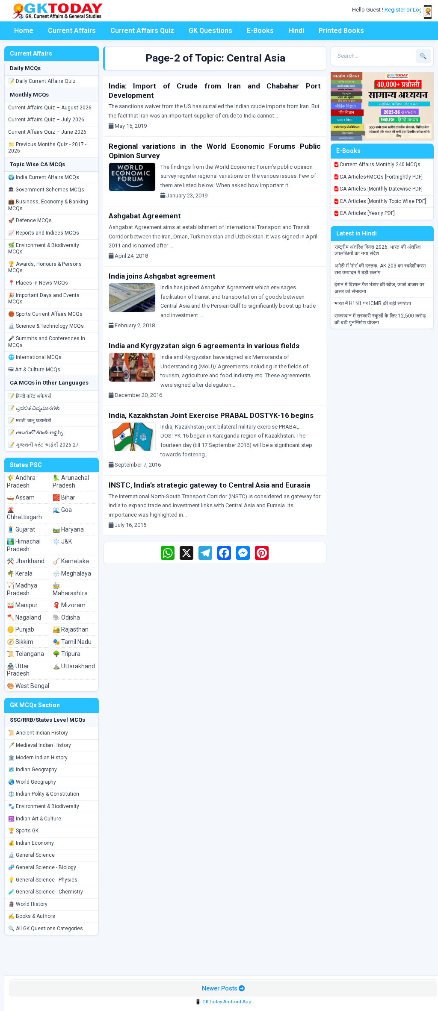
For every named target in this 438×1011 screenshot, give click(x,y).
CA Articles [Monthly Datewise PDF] (380, 189)
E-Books (260, 30)
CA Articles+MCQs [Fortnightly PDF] (380, 177)
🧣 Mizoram (69, 605)
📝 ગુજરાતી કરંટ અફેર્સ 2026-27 (43, 445)
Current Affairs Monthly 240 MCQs (379, 165)
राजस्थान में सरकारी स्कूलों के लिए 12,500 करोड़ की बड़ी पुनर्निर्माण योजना (380, 319)
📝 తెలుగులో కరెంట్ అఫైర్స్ (35, 432)
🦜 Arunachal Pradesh (71, 481)
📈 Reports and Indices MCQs (43, 233)
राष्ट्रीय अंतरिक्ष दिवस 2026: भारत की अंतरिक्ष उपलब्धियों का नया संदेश (377, 250)
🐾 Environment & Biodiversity (43, 806)
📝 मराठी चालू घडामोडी (29, 420)
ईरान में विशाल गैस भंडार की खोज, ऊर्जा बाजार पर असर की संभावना (379, 288)
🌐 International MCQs (35, 357)
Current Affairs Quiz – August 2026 (50, 108)
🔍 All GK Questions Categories (45, 929)
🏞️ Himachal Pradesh (24, 545)
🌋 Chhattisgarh (24, 513)
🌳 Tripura (66, 653)
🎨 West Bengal (28, 685)
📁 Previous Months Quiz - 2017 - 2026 (47, 147)
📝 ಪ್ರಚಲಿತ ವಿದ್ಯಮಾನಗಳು (34, 408)
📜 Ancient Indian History (38, 733)
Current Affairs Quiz (142, 30)
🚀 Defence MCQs (30, 220)
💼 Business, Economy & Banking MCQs (48, 205)
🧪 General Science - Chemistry (45, 892)
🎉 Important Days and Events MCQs (44, 298)
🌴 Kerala (20, 573)
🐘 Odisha (66, 617)
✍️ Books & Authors (31, 916)
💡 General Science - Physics (42, 880)
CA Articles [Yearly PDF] (366, 213)
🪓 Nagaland (24, 617)
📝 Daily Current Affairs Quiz (42, 81)
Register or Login (406, 9)
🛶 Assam (21, 497)
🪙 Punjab (20, 629)
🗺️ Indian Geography (32, 770)
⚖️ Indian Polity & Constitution (43, 794)
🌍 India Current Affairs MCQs (43, 177)
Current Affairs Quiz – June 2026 (47, 132)
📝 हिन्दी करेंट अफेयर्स (29, 396)
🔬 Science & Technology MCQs (46, 326)
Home (23, 30)
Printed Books (341, 30)
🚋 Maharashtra (70, 589)
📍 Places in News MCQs (38, 283)
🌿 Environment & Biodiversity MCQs (43, 248)
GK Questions (210, 30)
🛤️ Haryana (68, 529)
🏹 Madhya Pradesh (22, 589)
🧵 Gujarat (21, 529)
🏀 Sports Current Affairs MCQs (45, 314)
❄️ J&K (62, 541)
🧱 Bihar (64, 497)
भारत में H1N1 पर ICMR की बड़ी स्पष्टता (372, 303)
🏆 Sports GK (23, 831)
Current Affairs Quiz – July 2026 (46, 120)
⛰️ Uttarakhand (74, 666)
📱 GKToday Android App (223, 1002)
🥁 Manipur (22, 605)
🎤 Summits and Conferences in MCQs (46, 341)
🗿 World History (27, 904)
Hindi (296, 30)
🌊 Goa (62, 509)
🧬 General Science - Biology (42, 867)
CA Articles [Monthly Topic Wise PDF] (382, 201)
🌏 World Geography (32, 782)
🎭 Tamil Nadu (72, 641)
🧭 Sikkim (20, 641)
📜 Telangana (25, 653)
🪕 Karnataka (71, 561)
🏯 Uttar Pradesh (18, 670)
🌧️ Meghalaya (72, 573)
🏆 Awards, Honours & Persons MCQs (45, 267)
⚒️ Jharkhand (25, 561)
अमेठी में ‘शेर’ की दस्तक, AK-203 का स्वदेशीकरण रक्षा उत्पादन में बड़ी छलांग (380, 269)
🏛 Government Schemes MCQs (46, 190)
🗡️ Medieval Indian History (39, 745)
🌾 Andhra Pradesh (21, 481)
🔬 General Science (31, 855)
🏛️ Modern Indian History (38, 758)
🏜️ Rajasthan (71, 629)
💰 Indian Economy (31, 843)
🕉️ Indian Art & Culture (34, 819)
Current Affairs (72, 30)
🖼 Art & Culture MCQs (34, 370)
